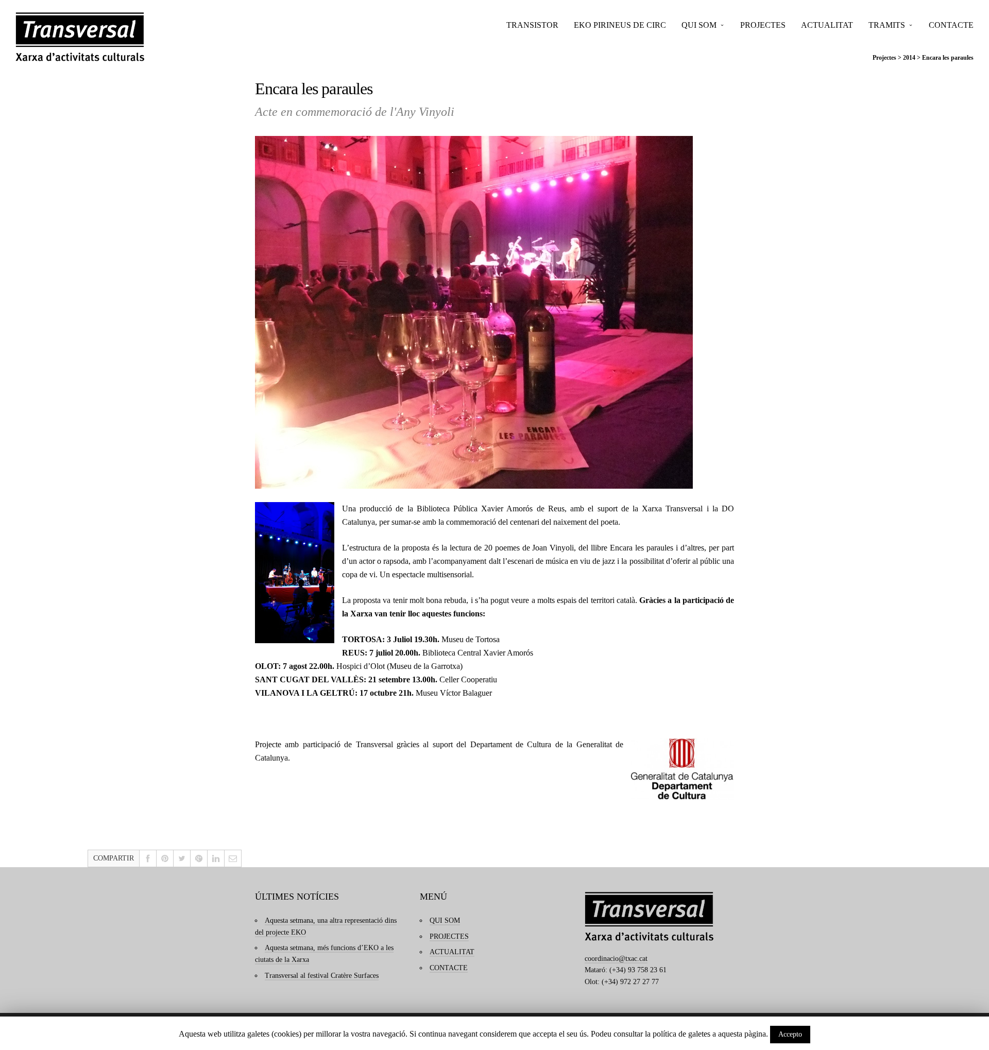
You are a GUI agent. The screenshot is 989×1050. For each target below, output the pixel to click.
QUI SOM (699, 25)
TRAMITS (886, 25)
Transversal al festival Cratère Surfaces (322, 975)
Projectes (884, 57)
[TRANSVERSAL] (79, 36)
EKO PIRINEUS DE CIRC (620, 25)
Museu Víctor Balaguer (454, 692)
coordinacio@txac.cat (616, 958)
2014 (909, 57)
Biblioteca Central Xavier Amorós (477, 652)
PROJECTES (763, 25)
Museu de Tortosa (470, 639)
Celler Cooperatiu (468, 679)
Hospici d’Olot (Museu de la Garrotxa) (399, 666)
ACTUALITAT (827, 25)
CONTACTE (951, 25)
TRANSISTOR (532, 25)
